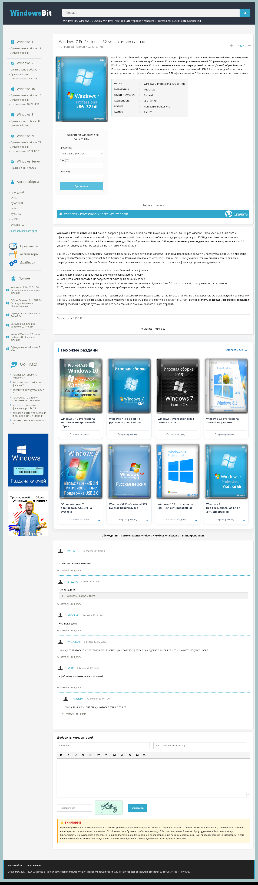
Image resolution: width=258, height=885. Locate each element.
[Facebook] (230, 866)
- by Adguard (16, 192)
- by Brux (14, 208)
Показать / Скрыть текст (80, 595)
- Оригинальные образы (23, 168)
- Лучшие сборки (19, 52)
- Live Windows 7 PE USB (23, 78)
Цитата (77, 570)
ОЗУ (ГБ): (65, 160)
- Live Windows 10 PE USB (24, 104)
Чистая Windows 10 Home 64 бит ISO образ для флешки (25, 337)
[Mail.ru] (225, 866)
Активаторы (29, 254)
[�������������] (219, 866)
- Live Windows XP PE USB (24, 151)
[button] (61, 755)
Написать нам (34, 865)
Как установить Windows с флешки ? (28, 383)
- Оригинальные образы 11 (25, 48)
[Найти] (245, 13)
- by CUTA (15, 213)
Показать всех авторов (23, 230)
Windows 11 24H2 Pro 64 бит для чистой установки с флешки (26, 290)
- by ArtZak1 (16, 203)
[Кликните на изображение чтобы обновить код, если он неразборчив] (110, 807)
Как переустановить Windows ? (24, 376)
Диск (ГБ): (65, 171)
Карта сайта (15, 865)
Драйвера (27, 262)
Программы (29, 246)
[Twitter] (236, 866)
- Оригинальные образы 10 (25, 95)
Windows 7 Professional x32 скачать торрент (96, 214)
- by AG (13, 197)
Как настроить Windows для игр (29, 422)
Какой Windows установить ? (28, 391)
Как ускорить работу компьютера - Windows (26, 399)
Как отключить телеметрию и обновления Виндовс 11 (29, 414)
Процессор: (66, 147)
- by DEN (14, 219)
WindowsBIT (35, 12)
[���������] (213, 866)
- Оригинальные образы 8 (24, 121)
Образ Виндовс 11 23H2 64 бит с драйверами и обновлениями (26, 303)
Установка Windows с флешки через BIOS (25, 406)
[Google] (242, 866)
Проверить (81, 186)
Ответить (64, 570)
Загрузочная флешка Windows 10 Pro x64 (23, 325)
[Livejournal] (247, 866)
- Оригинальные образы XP (25, 142)
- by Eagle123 (17, 224)
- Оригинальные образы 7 (24, 69)
